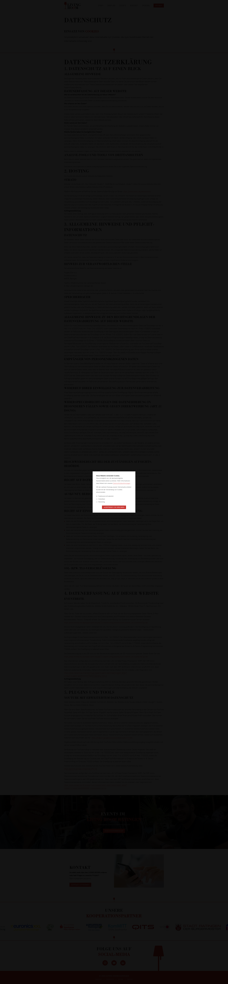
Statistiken (101, 499)
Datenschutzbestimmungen (121, 483)
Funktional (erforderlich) (106, 496)
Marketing (101, 502)
